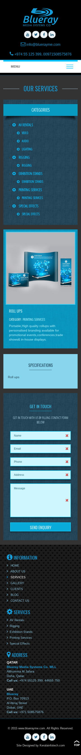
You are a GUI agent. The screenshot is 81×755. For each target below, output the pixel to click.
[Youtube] (27, 34)
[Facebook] (43, 34)
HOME (14, 565)
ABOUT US (17, 571)
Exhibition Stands (30, 173)
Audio (25, 141)
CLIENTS (16, 589)
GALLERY (17, 583)
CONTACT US (19, 600)
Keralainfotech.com (52, 745)
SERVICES (18, 577)
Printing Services (30, 189)
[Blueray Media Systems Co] (40, 17)
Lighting (27, 149)
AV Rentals (25, 124)
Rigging (24, 157)
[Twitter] (35, 34)
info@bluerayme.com (43, 44)
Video (25, 133)
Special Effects (28, 205)
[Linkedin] (52, 34)
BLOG (14, 595)
